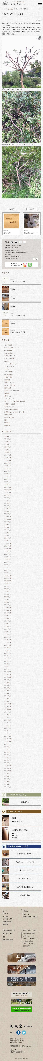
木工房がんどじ (9, 406)
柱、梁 (15, 835)
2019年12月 (7, 640)
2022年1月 (7, 573)
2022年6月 (7, 559)
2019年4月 (7, 661)
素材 (5, 420)
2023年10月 (7, 519)
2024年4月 (7, 508)
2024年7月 (7, 500)
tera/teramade (8, 350)
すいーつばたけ (9, 366)
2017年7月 (7, 717)
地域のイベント (9, 382)
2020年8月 (7, 618)
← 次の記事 (11, 209)
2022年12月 (7, 543)
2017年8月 (7, 714)
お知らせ (10, 9)
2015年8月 (7, 776)
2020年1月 (7, 637)
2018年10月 (7, 677)
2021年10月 (7, 581)
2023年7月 (7, 524)
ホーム (3, 9)
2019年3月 (7, 664)
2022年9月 (7, 551)
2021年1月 (7, 605)
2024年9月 (7, 495)
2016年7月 (7, 749)
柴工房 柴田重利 (9, 417)
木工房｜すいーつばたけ (25, 870)
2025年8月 (7, 466)
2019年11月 (7, 642)
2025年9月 (7, 463)
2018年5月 (7, 690)
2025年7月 (7, 468)
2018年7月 (7, 685)
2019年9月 (7, 648)
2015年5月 (7, 784)
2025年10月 (7, 460)
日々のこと (7, 396)
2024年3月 (7, 511)
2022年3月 (7, 567)
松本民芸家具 (8, 414)
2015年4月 (7, 787)
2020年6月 (7, 623)
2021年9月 (7, 583)
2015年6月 (7, 781)
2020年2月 (7, 634)
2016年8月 (7, 747)
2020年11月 (7, 610)
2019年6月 (7, 656)
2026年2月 (7, 452)
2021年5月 (7, 594)
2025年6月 (7, 471)
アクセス (5, 916)
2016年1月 (7, 763)
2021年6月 (7, 591)
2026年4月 (7, 447)
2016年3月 (7, 760)
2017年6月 (7, 720)
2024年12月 (7, 487)
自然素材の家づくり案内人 (30, 916)
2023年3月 (7, 535)
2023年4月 (7, 532)
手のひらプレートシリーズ (12, 390)
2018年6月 (7, 688)
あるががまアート (9, 356)
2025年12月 (7, 455)
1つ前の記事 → (32, 209)
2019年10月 (7, 645)
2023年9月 (7, 522)
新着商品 (7, 393)
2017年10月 (7, 709)
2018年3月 (7, 696)
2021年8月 (7, 586)
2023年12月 (7, 516)
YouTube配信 (8, 353)
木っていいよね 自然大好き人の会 (14, 401)
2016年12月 (7, 736)
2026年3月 (7, 449)
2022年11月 (7, 546)
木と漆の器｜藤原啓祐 (25, 854)
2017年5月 (7, 722)
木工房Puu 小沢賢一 (10, 404)
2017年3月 (7, 728)
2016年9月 (7, 744)
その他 (6, 369)
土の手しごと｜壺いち (25, 887)
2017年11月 (7, 706)
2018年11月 (7, 674)
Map (36, 259)
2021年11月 (7, 578)
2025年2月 (7, 482)
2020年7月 (7, 621)
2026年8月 (7, 436)
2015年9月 (7, 773)
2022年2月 (7, 570)
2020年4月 (7, 629)
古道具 (15, 837)
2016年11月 (7, 739)
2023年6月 (7, 527)
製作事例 (7, 425)
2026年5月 (7, 444)
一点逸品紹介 (8, 374)
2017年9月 (7, 712)
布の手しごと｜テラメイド (25, 862)
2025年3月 (7, 479)
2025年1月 (7, 484)
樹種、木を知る (17, 821)
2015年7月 (7, 779)
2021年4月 (7, 597)
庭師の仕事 (7, 388)
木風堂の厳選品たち (9, 930)
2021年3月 (7, 599)
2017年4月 (7, 725)
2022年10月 (7, 548)
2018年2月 (7, 698)
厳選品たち (25, 802)
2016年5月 (7, 755)
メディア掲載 (8, 372)
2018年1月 (7, 701)
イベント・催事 (9, 358)
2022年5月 (7, 562)
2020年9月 (7, 615)
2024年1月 (7, 514)
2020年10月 (7, 613)
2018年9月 (7, 680)
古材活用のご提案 (8, 939)
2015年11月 (7, 768)
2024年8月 (7, 498)
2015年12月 (7, 765)
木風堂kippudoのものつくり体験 (14, 412)
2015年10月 (7, 771)
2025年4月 (7, 476)
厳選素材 (7, 380)
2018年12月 (7, 672)
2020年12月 (7, 607)
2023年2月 (7, 538)
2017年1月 (7, 733)
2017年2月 (7, 731)
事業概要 (5, 924)
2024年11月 (7, 490)
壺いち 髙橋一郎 (9, 385)
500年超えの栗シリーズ (11, 348)
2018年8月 (7, 682)
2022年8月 (7, 554)
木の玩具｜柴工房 (25, 878)
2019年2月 (7, 666)
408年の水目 (8, 345)
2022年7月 (7, 557)
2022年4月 (7, 565)
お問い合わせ (7, 921)
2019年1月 (7, 669)
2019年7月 (7, 653)
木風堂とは (26, 914)
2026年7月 (7, 439)
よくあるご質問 (7, 919)
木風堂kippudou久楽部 (11, 409)
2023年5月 (7, 530)
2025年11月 (7, 457)
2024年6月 (7, 503)
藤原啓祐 (7, 422)
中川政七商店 (8, 377)
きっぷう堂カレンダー (11, 364)
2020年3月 (7, 631)
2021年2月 (7, 602)
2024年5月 (7, 506)
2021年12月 (7, 575)
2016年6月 (7, 752)
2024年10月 (7, 492)
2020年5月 (7, 626)
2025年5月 (7, 474)
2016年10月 (7, 741)
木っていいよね (9, 398)
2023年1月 (7, 540)
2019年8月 (7, 650)
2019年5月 (7, 658)
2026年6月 (7, 441)
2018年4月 (7, 693)
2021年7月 (7, 589)
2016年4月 (7, 757)
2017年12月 (7, 704)
